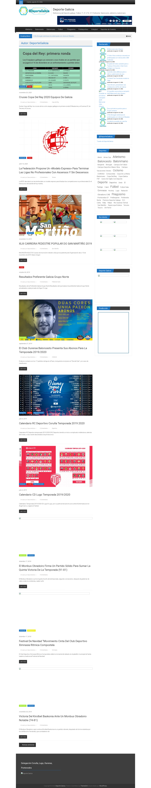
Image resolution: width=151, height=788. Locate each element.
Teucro (100, 208)
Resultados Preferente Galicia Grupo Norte (44, 276)
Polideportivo (83, 29)
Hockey (111, 191)
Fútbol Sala (124, 187)
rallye (110, 203)
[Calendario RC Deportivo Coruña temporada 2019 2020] (55, 395)
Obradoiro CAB (104, 194)
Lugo (117, 191)
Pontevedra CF (103, 198)
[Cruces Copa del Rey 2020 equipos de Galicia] (50, 69)
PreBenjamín (114, 198)
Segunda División (38, 412)
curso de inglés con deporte (111, 179)
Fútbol (60, 29)
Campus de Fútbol (120, 165)
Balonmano (51, 29)
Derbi (120, 183)
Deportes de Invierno (108, 29)
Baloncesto (39, 29)
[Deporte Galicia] (21, 29)
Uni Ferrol (107, 208)
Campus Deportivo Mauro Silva (109, 167)
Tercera (54, 177)
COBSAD (54, 357)
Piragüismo (71, 29)
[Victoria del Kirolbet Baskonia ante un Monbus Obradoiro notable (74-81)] (55, 688)
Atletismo (28, 29)
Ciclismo (118, 170)
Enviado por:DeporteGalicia (27, 102)
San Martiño (55, 248)
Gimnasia (54, 650)
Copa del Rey (55, 102)
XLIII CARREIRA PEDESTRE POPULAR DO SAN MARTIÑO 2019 (55, 243)
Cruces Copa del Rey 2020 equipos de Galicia (45, 97)
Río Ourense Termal (121, 203)
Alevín (100, 157)
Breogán (109, 165)
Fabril (107, 187)
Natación (124, 191)
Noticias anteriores (28, 745)
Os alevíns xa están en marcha (117, 121)
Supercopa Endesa (115, 205)
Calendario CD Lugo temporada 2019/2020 (44, 494)
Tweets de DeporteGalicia (105, 141)
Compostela (110, 174)
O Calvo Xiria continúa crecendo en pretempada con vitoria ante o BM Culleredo (118, 58)
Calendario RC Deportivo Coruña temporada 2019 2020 (52, 423)
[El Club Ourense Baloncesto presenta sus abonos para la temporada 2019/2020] (55, 320)
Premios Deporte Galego (112, 200)
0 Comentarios (44, 102)
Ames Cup (107, 157)
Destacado (22, 86)
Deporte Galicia (63, 9)
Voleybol (94, 29)
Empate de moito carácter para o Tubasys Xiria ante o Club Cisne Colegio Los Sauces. (117, 66)
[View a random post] (129, 29)
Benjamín (101, 165)
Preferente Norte (56, 282)
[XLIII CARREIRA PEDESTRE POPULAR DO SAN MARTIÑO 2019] (50, 215)
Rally (104, 203)
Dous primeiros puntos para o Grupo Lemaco (48, 36)
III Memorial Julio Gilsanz (115, 49)
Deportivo (54, 428)
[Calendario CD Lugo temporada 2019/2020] (55, 466)
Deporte (103, 182)
